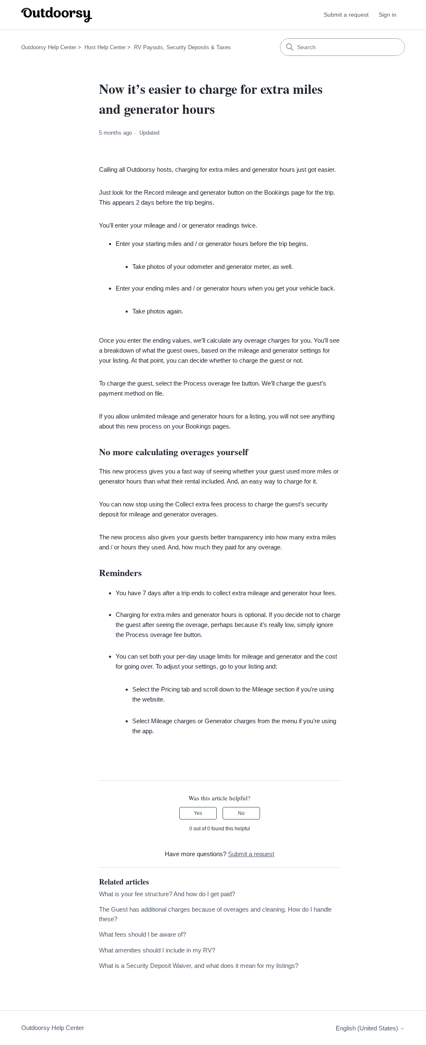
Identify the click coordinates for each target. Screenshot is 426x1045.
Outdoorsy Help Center (48, 47)
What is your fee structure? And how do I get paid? (167, 893)
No (241, 813)
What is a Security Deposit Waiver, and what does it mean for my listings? (198, 965)
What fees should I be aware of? (142, 934)
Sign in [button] (387, 14)
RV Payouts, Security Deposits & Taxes (182, 47)
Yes (198, 813)
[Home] (56, 15)
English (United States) (368, 1028)
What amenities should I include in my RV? (157, 950)
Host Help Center (105, 47)
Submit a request (346, 14)
